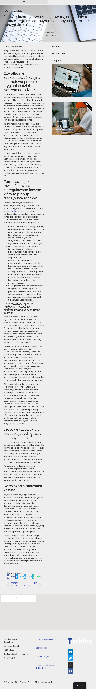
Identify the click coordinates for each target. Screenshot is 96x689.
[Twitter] (70, 658)
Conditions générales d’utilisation (45, 666)
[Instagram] (70, 665)
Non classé (13, 10)
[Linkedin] (70, 652)
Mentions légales (43, 656)
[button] (24, 2)
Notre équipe (41, 648)
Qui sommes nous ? (44, 639)
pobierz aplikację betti (14, 211)
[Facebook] (70, 671)
